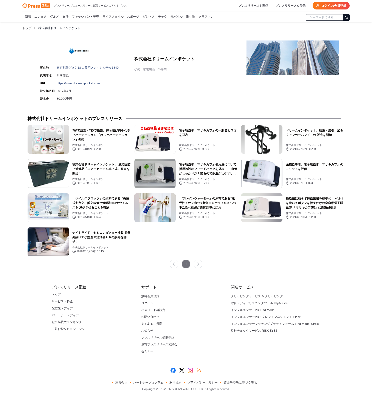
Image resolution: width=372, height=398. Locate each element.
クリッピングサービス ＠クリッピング (257, 296)
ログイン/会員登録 (333, 5)
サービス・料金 (62, 301)
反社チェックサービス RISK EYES (254, 330)
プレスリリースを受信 (291, 5)
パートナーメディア (65, 315)
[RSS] (199, 370)
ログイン (147, 303)
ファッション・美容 (85, 16)
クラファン (206, 16)
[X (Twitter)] (181, 370)
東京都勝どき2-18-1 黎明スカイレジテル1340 (88, 67)
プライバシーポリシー (203, 382)
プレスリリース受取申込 (157, 337)
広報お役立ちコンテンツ (68, 329)
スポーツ (133, 16)
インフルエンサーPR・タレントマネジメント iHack (266, 317)
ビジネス (149, 16)
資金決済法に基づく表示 (240, 382)
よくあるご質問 (151, 323)
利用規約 (175, 382)
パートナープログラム (148, 382)
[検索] (346, 17)
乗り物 (190, 16)
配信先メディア (62, 308)
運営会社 (121, 382)
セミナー (147, 351)
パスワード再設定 (153, 310)
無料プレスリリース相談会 (159, 344)
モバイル (176, 16)
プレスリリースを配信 (253, 5)
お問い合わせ (150, 317)
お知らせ (147, 330)
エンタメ (40, 16)
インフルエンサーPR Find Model (253, 310)
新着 (28, 16)
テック (162, 16)
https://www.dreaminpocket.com (78, 83)
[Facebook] (173, 370)
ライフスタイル (113, 16)
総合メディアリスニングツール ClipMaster (259, 303)
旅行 (65, 16)
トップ (26, 28)
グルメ (54, 16)
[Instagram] (190, 370)
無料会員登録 (150, 296)
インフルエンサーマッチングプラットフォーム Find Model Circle (275, 323)
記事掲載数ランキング (67, 322)
